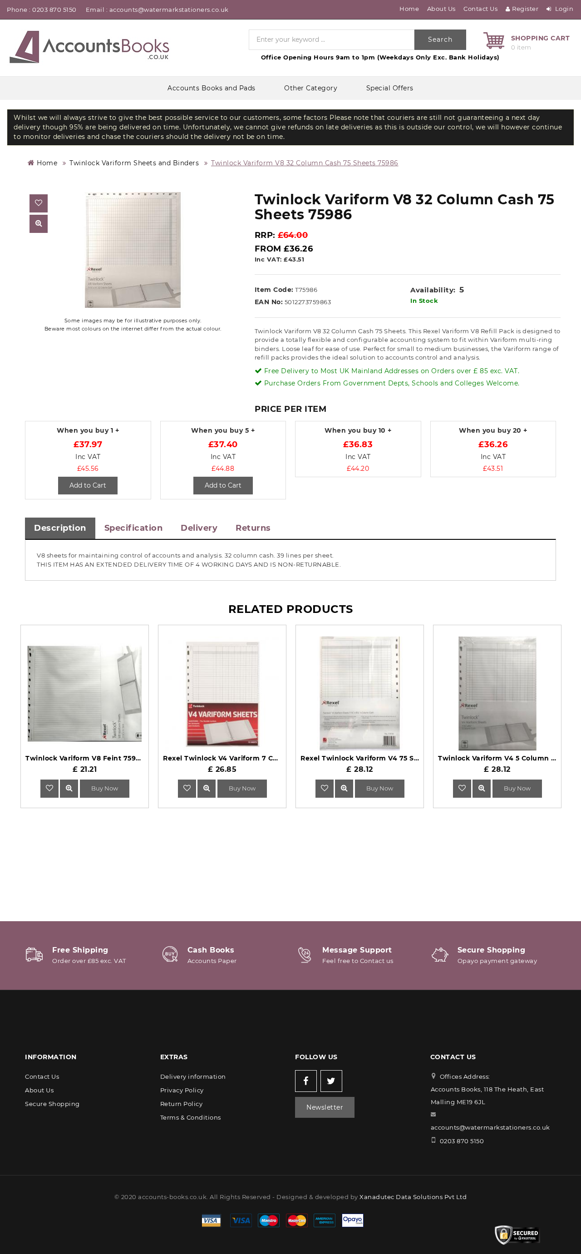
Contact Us (480, 8)
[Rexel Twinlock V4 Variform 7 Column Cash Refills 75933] (206, 788)
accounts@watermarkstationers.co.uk (490, 1127)
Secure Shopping (52, 1103)
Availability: (433, 290)
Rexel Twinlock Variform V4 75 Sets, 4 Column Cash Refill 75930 (413, 758)
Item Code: (274, 290)
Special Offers (390, 88)
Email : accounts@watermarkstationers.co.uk (157, 9)
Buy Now (104, 788)
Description (60, 528)
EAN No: (269, 302)
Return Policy (181, 1103)
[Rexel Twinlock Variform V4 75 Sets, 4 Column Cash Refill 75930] (344, 788)
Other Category (310, 88)
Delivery (199, 528)
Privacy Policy (182, 1090)
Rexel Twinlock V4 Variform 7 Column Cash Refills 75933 (262, 758)
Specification (133, 528)
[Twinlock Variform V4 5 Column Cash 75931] (482, 788)
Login (563, 8)
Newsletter (324, 1107)
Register (525, 8)
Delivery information (193, 1076)
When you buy (88, 430)
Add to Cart (87, 485)
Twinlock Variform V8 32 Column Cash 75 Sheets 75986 (305, 163)
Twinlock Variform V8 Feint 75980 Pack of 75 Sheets (117, 758)
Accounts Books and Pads (211, 88)
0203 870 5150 (462, 1141)
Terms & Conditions (190, 1117)
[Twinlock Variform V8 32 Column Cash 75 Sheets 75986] (133, 250)
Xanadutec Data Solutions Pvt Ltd (413, 1196)
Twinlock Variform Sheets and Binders (134, 163)
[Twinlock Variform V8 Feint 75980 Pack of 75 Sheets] (69, 788)
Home (46, 163)
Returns (253, 528)
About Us (441, 8)
